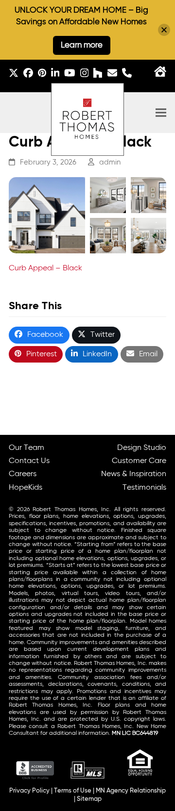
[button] (161, 113)
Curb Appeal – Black (45, 268)
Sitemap (89, 799)
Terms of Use (72, 791)
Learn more (82, 45)
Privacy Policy (29, 791)
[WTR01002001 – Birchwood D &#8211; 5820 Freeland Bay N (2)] (47, 215)
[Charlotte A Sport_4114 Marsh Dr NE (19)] (108, 236)
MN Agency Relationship (131, 791)
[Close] (164, 30)
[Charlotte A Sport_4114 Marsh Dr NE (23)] (149, 195)
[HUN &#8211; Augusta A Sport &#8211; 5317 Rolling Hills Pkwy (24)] (108, 195)
